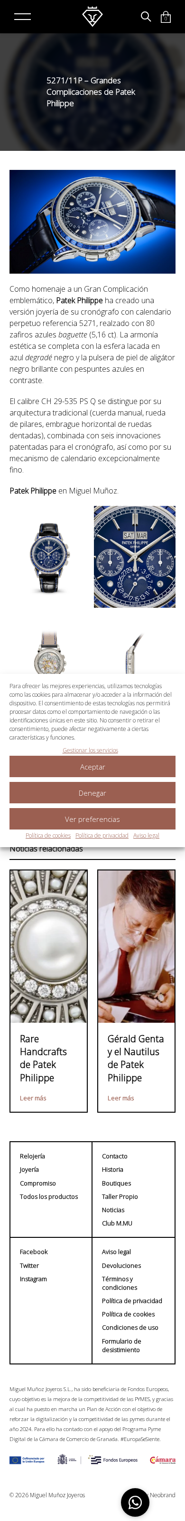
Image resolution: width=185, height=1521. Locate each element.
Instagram (33, 1278)
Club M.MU (117, 1223)
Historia (112, 1169)
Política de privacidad (102, 835)
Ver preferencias (92, 819)
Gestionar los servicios (90, 750)
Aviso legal (146, 835)
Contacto (115, 1156)
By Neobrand (159, 1495)
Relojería (32, 1156)
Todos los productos (49, 1196)
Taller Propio (120, 1196)
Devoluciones (121, 1265)
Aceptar (92, 766)
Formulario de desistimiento (121, 1345)
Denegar (92, 793)
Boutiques (116, 1183)
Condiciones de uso (130, 1327)
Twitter (29, 1265)
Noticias (113, 1209)
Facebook (33, 1251)
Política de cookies (48, 835)
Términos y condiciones (119, 1283)
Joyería (29, 1169)
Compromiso (38, 1183)
